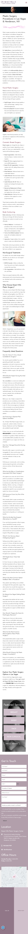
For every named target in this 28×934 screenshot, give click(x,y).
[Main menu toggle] (26, 2)
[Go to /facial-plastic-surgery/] (14, 728)
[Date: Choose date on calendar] (18, 784)
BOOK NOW (21, 910)
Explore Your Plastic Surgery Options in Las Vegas (13, 673)
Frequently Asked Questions (13, 351)
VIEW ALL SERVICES (11, 744)
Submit (5, 820)
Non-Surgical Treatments (11, 252)
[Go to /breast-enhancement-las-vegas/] (14, 712)
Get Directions (8, 849)
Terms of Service (14, 817)
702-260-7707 (7, 846)
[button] (11, 744)
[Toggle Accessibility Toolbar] (3, 927)
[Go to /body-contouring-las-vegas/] (14, 720)
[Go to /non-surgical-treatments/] (14, 736)
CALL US (7, 910)
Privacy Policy (4, 817)
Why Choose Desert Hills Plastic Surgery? (12, 286)
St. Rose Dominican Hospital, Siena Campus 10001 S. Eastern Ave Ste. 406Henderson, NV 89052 (15, 838)
